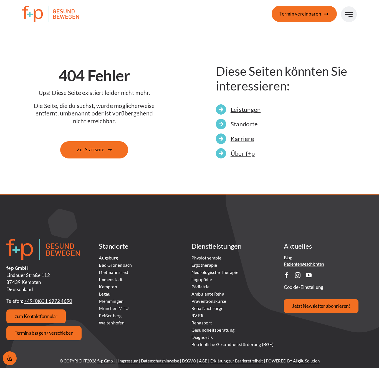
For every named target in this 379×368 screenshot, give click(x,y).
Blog (288, 257)
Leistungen (246, 109)
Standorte (244, 124)
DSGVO (189, 360)
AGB (203, 360)
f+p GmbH (106, 360)
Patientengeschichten (304, 263)
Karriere (242, 138)
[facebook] (286, 275)
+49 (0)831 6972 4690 (48, 301)
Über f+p (243, 153)
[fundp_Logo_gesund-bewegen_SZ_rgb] (50, 8)
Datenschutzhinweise (160, 360)
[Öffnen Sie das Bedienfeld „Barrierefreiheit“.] (10, 358)
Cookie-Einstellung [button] (304, 287)
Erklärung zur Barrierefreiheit (236, 360)
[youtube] (309, 275)
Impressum (128, 360)
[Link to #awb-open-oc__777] (349, 14)
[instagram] (297, 275)
